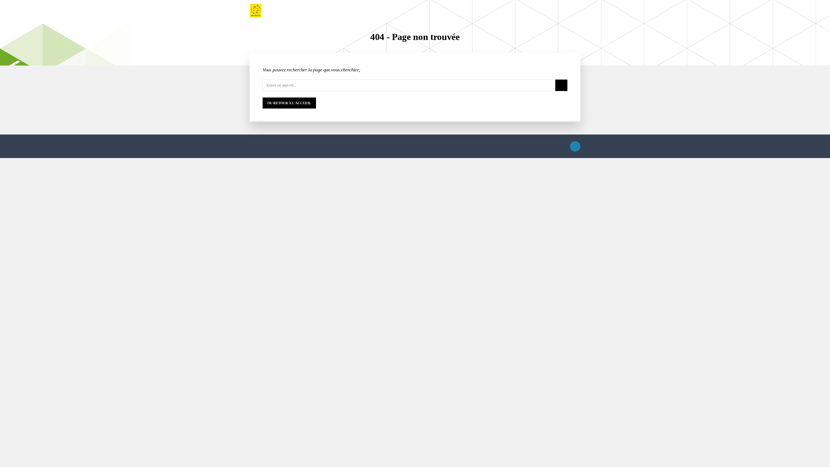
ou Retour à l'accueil (289, 103)
